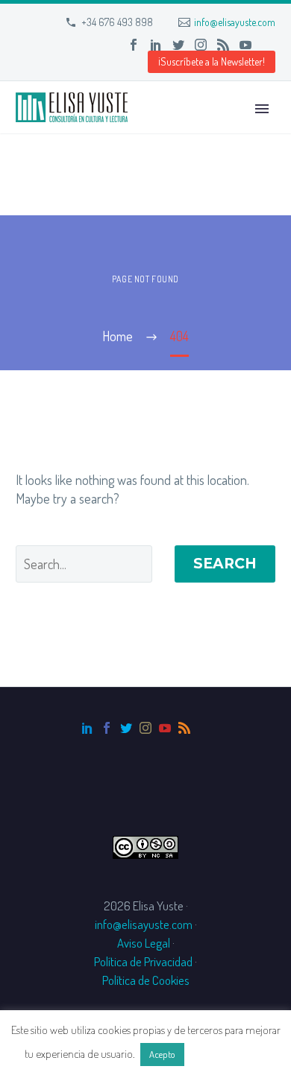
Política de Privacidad (143, 961)
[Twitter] (178, 45)
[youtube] (165, 728)
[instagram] (145, 728)
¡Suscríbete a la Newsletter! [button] (211, 61)
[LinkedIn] (156, 45)
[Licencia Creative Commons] (145, 845)
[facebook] (107, 728)
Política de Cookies (146, 980)
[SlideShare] (268, 45)
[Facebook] (133, 45)
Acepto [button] (162, 1054)
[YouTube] (245, 45)
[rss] (184, 728)
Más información (227, 1054)
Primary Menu (261, 109)
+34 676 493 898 (117, 22)
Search (225, 563)
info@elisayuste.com (234, 22)
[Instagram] (201, 45)
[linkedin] (87, 728)
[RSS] (223, 45)
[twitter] (126, 728)
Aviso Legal (143, 943)
